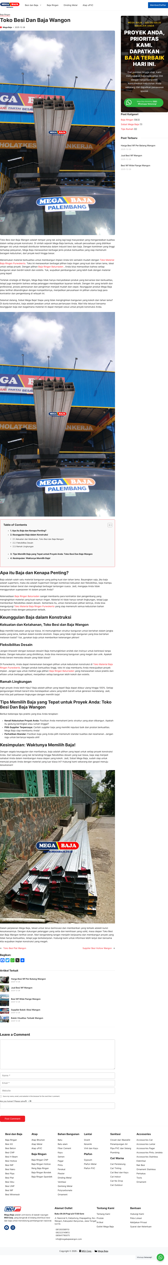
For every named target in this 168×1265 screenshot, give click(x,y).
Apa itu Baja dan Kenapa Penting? (29, 530)
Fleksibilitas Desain (24, 543)
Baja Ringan (52, 5)
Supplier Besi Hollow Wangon (97, 948)
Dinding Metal (70, 5)
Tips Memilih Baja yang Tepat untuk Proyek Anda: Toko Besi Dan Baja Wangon (53, 554)
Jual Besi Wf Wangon (21, 987)
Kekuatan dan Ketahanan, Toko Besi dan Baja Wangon (40, 539)
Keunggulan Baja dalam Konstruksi (30, 534)
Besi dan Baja (31, 5)
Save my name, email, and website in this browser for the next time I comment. (31, 1096)
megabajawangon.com (71, 1239)
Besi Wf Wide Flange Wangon (26, 999)
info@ (58, 1239)
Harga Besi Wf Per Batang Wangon (28, 979)
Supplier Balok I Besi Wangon (25, 1009)
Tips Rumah (127, 129)
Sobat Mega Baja (130, 124)
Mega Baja (103, 1251)
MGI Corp (87, 1251)
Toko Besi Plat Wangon (14, 948)
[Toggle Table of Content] (109, 525)
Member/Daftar (158, 5)
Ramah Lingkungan (25, 546)
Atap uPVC (88, 5)
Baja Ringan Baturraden (50, 266)
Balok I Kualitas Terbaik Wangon (27, 1018)
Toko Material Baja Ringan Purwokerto (34, 606)
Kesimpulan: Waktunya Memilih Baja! (31, 558)
